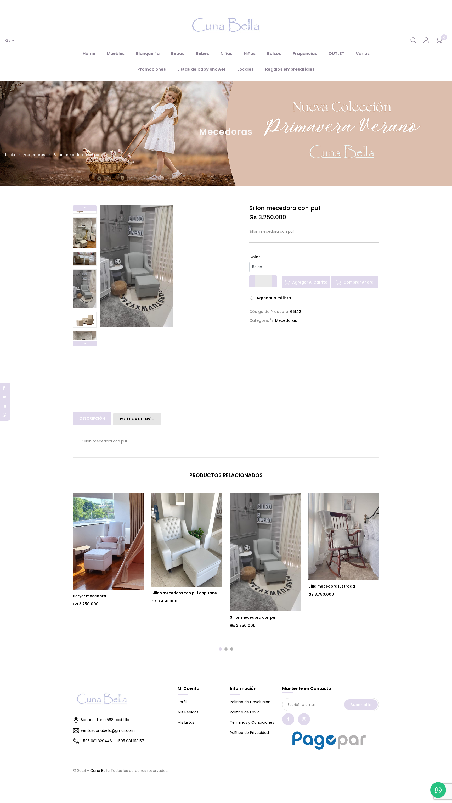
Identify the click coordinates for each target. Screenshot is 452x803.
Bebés (202, 54)
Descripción (92, 418)
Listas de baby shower (201, 69)
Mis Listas (186, 722)
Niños (250, 54)
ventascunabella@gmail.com (108, 730)
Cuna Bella (100, 770)
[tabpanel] (108, 550)
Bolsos (274, 54)
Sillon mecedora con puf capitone (184, 593)
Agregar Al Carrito (309, 282)
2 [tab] (226, 649)
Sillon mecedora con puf (253, 617)
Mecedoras (34, 154)
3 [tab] (231, 649)
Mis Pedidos (188, 712)
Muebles (116, 54)
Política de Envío (245, 712)
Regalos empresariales (290, 69)
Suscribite (361, 705)
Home (89, 54)
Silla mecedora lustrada (331, 586)
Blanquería (148, 54)
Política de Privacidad (249, 732)
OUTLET (336, 54)
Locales (245, 69)
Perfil (182, 702)
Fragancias (305, 54)
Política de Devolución (250, 702)
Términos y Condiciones (252, 722)
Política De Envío (137, 419)
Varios (363, 54)
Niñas (226, 54)
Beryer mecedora (89, 596)
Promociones (151, 69)
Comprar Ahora (358, 282)
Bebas (177, 54)
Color (254, 256)
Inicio (10, 154)
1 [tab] (220, 649)
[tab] (92, 418)
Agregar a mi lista (273, 298)
